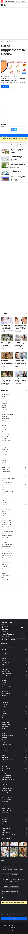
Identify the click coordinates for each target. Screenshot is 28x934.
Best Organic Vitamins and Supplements (10, 869)
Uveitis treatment (6, 575)
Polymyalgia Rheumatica (7, 531)
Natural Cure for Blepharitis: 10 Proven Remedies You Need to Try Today (18, 178)
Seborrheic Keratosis (7, 553)
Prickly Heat (5, 542)
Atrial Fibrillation (5, 409)
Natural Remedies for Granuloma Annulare (10, 886)
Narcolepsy (4, 513)
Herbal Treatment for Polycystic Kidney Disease (11, 881)
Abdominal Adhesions (7, 394)
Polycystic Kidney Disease (8, 526)
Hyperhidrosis (5, 487)
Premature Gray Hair (7, 540)
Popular (4, 145)
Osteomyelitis (5, 518)
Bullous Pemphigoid (6, 420)
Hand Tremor (5, 473)
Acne (3, 398)
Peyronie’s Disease (6, 524)
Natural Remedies (6, 515)
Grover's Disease (6, 471)
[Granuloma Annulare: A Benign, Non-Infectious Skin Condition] (5, 151)
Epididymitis (4, 451)
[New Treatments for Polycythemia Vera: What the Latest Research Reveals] (7, 374)
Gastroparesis (5, 465)
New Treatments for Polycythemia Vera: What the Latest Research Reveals (6, 381)
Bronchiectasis (5, 418)
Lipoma (3, 500)
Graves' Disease (5, 469)
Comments (22, 145)
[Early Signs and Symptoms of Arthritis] (5, 844)
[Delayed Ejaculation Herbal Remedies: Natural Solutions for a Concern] (5, 165)
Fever (3, 456)
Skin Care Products (6, 562)
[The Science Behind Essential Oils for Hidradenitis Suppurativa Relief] (7, 337)
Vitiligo (3, 577)
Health (3, 476)
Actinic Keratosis (6, 401)
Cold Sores (4, 431)
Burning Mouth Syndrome (8, 423)
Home (3, 41)
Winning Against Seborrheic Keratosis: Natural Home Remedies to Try (17, 158)
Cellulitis (4, 429)
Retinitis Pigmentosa (6, 546)
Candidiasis (4, 427)
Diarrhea (4, 442)
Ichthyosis (4, 489)
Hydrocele (4, 484)
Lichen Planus (5, 498)
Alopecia (4, 405)
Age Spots (4, 403)
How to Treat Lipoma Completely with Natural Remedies (13, 79)
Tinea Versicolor (5, 571)
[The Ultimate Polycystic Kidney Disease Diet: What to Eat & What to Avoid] (7, 355)
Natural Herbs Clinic (14, 927)
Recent (13, 145)
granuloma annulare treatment (8, 876)
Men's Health (5, 504)
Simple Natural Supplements (7, 893)
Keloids (3, 493)
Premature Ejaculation (7, 537)
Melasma (4, 502)
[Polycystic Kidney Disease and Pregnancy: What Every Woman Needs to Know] (21, 355)
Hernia (3, 480)
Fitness (3, 458)
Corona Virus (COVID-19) (8, 434)
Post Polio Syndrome (7, 535)
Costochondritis (5, 436)
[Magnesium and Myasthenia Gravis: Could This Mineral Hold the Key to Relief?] (7, 320)
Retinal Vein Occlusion (7, 544)
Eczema (4, 447)
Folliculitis (4, 462)
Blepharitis (4, 416)
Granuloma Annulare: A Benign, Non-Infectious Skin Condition (17, 151)
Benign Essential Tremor (7, 414)
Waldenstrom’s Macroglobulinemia (10, 582)
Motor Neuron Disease (7, 506)
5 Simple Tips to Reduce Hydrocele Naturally (16, 170)
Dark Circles (5, 438)
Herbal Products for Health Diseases (9, 879)
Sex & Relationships (6, 555)
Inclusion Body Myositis (7, 491)
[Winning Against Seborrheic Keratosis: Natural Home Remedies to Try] (5, 158)
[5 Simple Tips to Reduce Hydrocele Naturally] (5, 172)
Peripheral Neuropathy (7, 522)
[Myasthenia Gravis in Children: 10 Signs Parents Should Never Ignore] (21, 320)
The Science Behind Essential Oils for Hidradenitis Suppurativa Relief (6, 345)
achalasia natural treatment (13, 864)
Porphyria (4, 533)
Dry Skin (4, 445)
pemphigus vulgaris (6, 520)
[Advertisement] (14, 23)
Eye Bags (4, 453)
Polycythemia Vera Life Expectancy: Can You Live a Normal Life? (21, 380)
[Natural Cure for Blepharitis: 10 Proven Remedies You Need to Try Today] (5, 178)
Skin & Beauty (5, 559)
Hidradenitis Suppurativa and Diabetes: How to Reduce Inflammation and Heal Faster (20, 345)
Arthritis (4, 407)
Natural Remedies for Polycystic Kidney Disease (11, 888)
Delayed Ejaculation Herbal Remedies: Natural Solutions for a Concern (17, 164)
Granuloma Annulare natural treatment (9, 874)
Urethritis (4, 573)
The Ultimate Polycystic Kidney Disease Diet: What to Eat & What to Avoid (7, 363)
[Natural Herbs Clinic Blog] (7, 5)
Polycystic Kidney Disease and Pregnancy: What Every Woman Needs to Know (21, 363)
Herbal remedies (21, 879)
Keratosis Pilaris (5, 495)
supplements (17, 893)
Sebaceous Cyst (6, 551)
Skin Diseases (5, 564)
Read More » (5, 86)
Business (4, 425)
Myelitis (4, 511)
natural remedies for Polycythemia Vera (10, 891)
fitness (21, 869)
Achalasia (4, 396)
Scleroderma (5, 548)
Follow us (3, 898)
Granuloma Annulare (6, 467)
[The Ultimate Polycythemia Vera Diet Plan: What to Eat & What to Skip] (14, 854)
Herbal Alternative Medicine (8, 478)
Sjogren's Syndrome (6, 557)
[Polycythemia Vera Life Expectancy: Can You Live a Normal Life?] (21, 374)
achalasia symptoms (6, 867)
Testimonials (5, 568)
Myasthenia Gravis (6, 509)
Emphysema (5, 449)
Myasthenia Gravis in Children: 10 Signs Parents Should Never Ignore (20, 328)
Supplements (5, 566)
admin (3, 76)
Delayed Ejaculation (6, 440)
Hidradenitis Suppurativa (7, 482)
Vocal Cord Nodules (6, 579)
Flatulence (4, 460)
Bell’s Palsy (4, 412)
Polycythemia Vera (6, 529)
